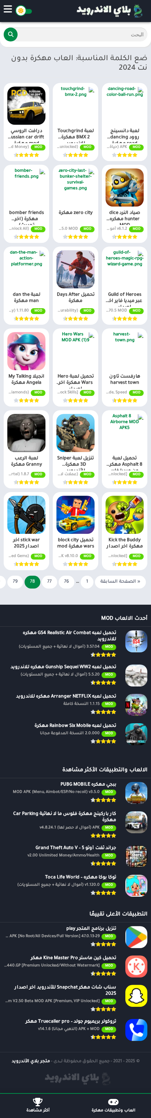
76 (66, 582)
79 (15, 582)
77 (49, 582)
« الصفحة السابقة (120, 582)
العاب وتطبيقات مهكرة (113, 1110)
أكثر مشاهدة (37, 1110)
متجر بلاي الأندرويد (31, 1061)
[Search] (11, 34)
